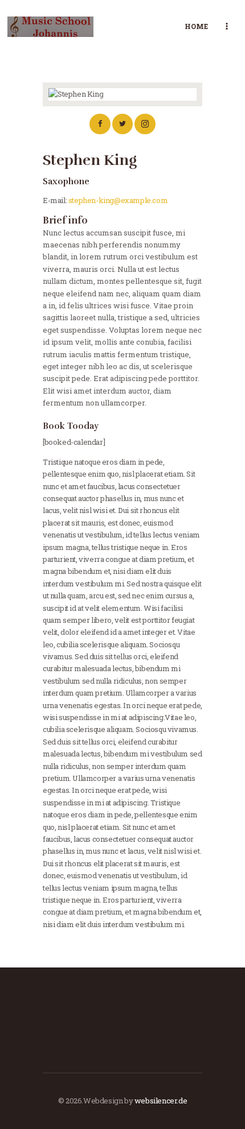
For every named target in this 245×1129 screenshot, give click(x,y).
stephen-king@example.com (118, 200)
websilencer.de (160, 1100)
